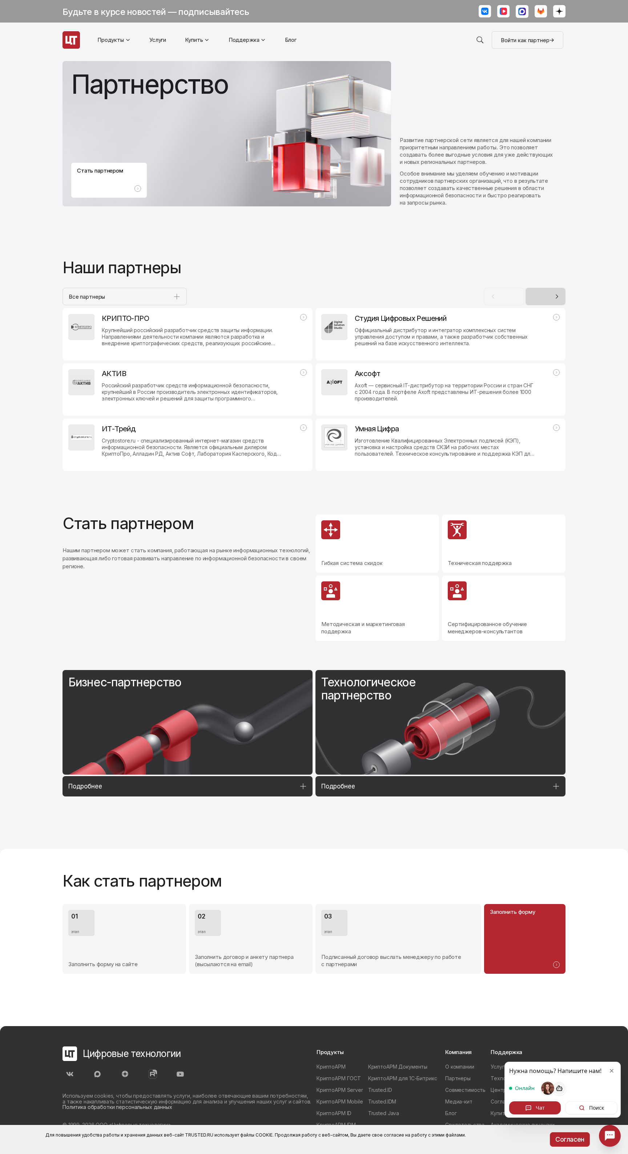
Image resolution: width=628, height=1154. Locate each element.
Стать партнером (100, 170)
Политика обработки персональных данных (117, 1107)
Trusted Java (383, 1113)
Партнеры (458, 1078)
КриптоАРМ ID (334, 1113)
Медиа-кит (458, 1101)
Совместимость (465, 1090)
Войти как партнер (525, 40)
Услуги (157, 39)
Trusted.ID (380, 1090)
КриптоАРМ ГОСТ (339, 1078)
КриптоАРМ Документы (397, 1067)
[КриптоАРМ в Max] (522, 12)
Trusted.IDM (382, 1101)
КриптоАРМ (331, 1067)
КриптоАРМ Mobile (340, 1101)
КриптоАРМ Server (340, 1090)
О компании (459, 1067)
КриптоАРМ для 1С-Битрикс (402, 1078)
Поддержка (244, 39)
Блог (291, 39)
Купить (499, 1113)
